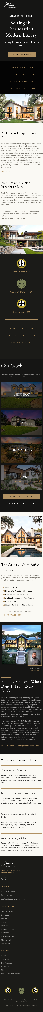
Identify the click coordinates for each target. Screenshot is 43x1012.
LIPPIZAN (21, 422)
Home (3, 956)
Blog (3, 970)
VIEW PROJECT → (21, 399)
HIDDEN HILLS (21, 450)
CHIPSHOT (21, 394)
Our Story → (6, 172)
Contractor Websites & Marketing (15, 1005)
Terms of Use (24, 1001)
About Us (5, 966)
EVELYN (21, 477)
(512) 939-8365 (7, 746)
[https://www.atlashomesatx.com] (11, 5)
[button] (40, 5)
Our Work (5, 959)
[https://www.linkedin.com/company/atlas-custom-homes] (24, 878)
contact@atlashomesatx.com (27, 746)
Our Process (6, 963)
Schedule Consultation (10, 974)
